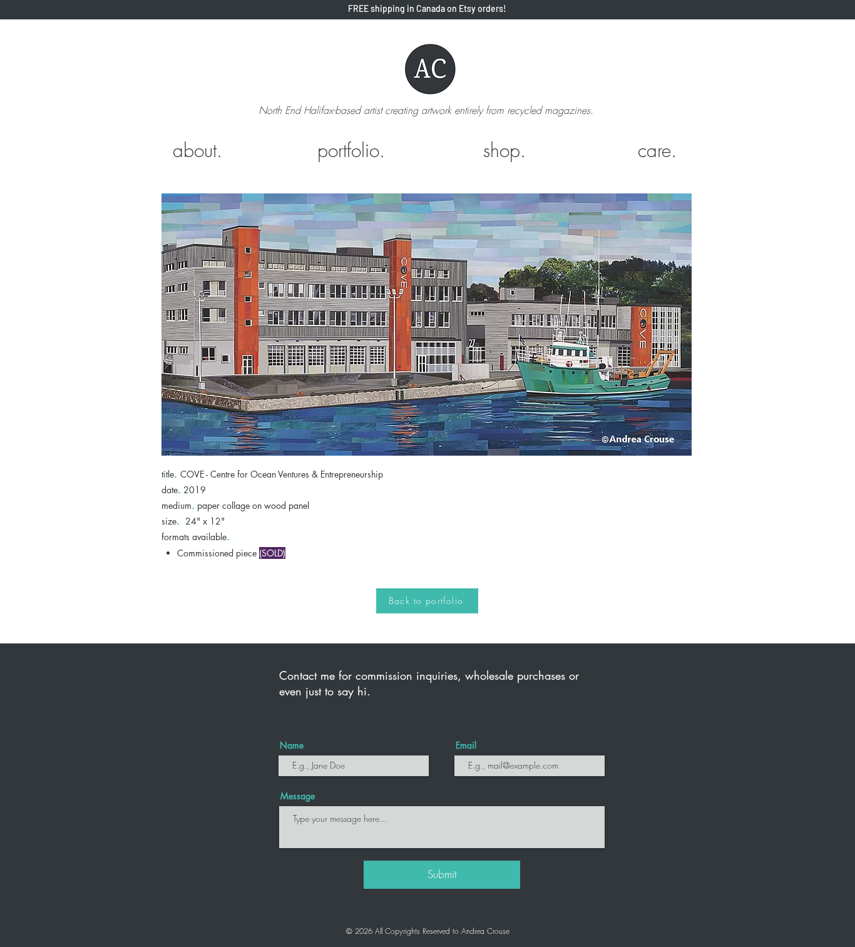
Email (466, 745)
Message (297, 796)
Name (292, 745)
